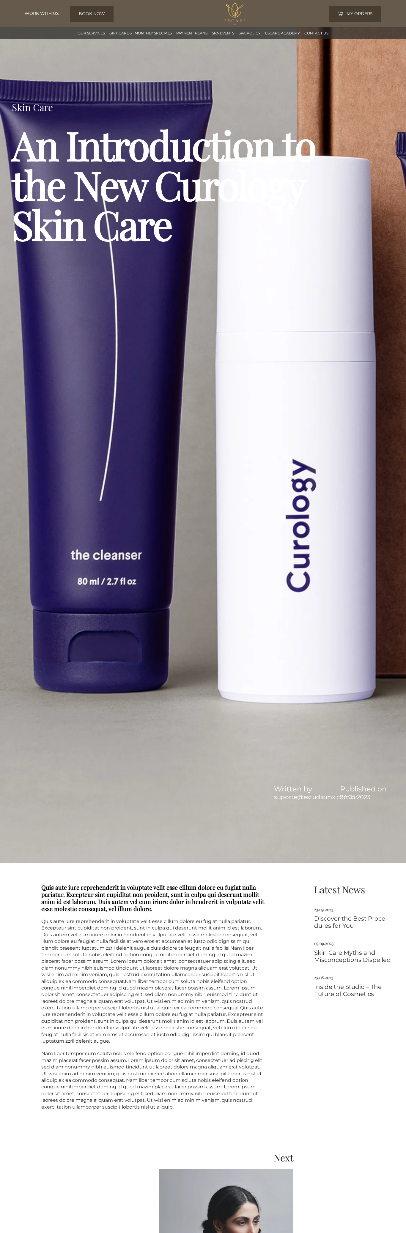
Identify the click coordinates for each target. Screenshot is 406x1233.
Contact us (316, 33)
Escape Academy (282, 33)
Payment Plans (191, 33)
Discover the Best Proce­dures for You (351, 922)
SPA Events (223, 33)
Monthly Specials (153, 33)
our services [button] (91, 33)
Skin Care (32, 107)
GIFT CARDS (120, 33)
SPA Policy (250, 33)
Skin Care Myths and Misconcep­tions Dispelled (352, 956)
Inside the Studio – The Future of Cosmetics (348, 990)
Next (283, 1157)
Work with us (42, 13)
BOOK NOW (92, 13)
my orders (360, 13)
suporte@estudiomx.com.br (316, 797)
